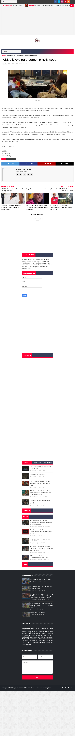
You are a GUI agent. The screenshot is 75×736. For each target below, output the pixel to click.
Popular (37, 463)
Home (4, 55)
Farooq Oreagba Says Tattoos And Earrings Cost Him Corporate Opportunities (41, 605)
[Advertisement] (38, 21)
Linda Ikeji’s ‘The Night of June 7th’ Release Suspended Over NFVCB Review (49, 5)
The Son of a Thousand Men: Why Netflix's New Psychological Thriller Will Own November (41, 548)
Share (31, 163)
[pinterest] (65, 1)
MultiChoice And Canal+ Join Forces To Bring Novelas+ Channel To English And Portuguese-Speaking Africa (41, 596)
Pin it (49, 163)
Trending (27, 463)
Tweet (13, 163)
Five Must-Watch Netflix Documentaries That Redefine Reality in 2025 (41, 531)
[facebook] (55, 1)
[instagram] (62, 1)
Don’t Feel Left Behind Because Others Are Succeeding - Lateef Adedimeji (37, 207)
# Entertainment (11, 159)
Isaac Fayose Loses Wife (37, 612)
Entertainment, (28, 64)
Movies (22, 5)
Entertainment (11, 55)
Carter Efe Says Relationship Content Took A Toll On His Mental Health (11, 207)
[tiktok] (71, 1)
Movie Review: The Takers (37, 474)
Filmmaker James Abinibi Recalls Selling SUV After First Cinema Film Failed (40, 502)
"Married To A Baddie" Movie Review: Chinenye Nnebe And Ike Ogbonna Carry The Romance (41, 492)
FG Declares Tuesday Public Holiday (41, 579)
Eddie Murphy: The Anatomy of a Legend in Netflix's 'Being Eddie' (39, 557)
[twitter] (59, 1)
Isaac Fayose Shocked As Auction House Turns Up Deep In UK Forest (61, 207)
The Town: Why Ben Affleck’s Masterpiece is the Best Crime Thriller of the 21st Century (41, 522)
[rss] (68, 1)
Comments (48, 463)
